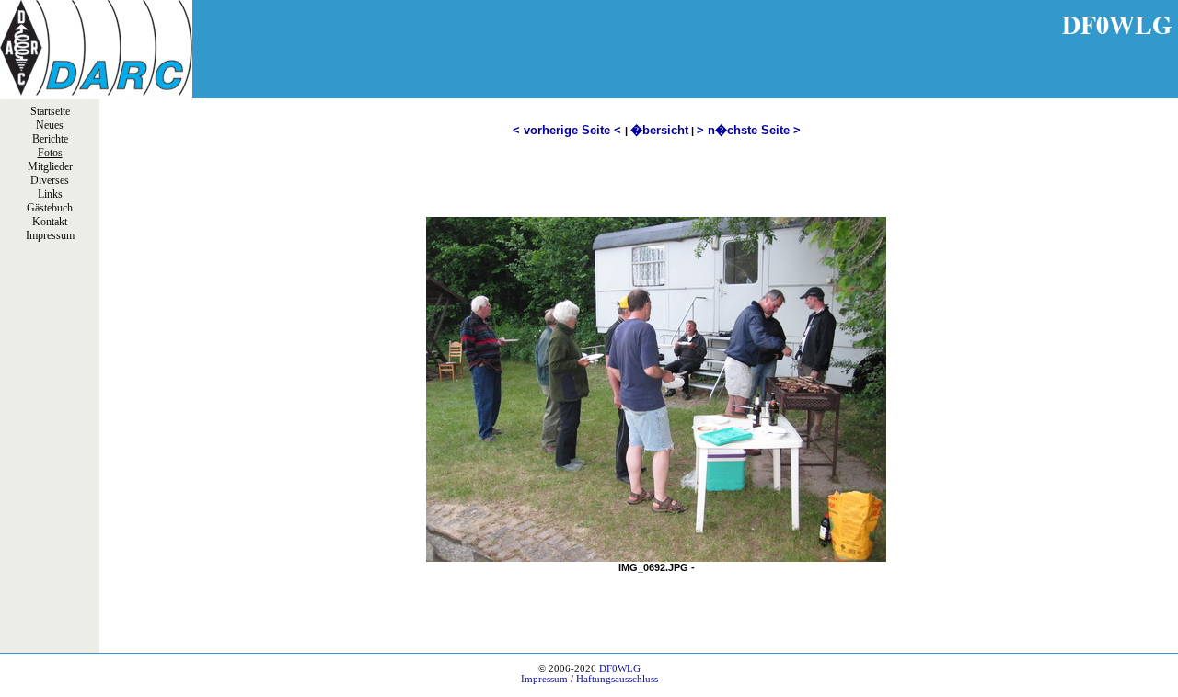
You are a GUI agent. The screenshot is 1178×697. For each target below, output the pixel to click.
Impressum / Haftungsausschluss (589, 679)
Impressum (50, 235)
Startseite (50, 111)
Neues (50, 125)
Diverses (49, 180)
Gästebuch (50, 207)
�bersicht (659, 130)
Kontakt (49, 221)
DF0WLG (620, 669)
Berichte (50, 138)
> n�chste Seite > (749, 130)
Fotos (50, 152)
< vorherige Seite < (569, 130)
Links (50, 194)
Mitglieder (50, 166)
